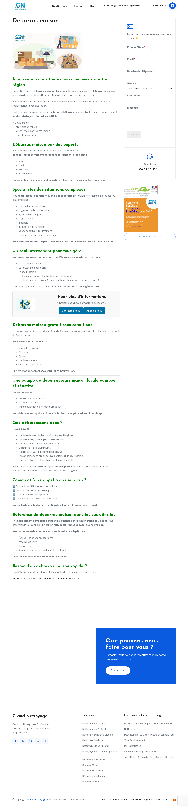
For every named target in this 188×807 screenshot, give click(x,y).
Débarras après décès (93, 759)
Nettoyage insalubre (92, 740)
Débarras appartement (94, 776)
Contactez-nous (71, 310)
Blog (92, 6)
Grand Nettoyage (36, 799)
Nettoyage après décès (94, 723)
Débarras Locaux (90, 781)
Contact (79, 6)
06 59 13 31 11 (159, 5)
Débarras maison (90, 765)
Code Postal (135, 95)
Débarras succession (92, 770)
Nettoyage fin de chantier (95, 746)
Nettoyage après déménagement (99, 751)
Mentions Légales (141, 799)
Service (132, 83)
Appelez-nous (94, 310)
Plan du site (162, 799)
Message (132, 107)
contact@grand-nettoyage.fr (122, 5)
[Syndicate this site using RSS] (174, 799)
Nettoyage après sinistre (95, 729)
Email (131, 59)
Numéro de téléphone (140, 71)
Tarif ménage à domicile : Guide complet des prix (149, 757)
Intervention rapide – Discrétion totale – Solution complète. (45, 578)
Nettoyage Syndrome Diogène (97, 734)
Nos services (59, 6)
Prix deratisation (132, 746)
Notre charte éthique (114, 799)
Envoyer (134, 134)
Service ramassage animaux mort (141, 751)
